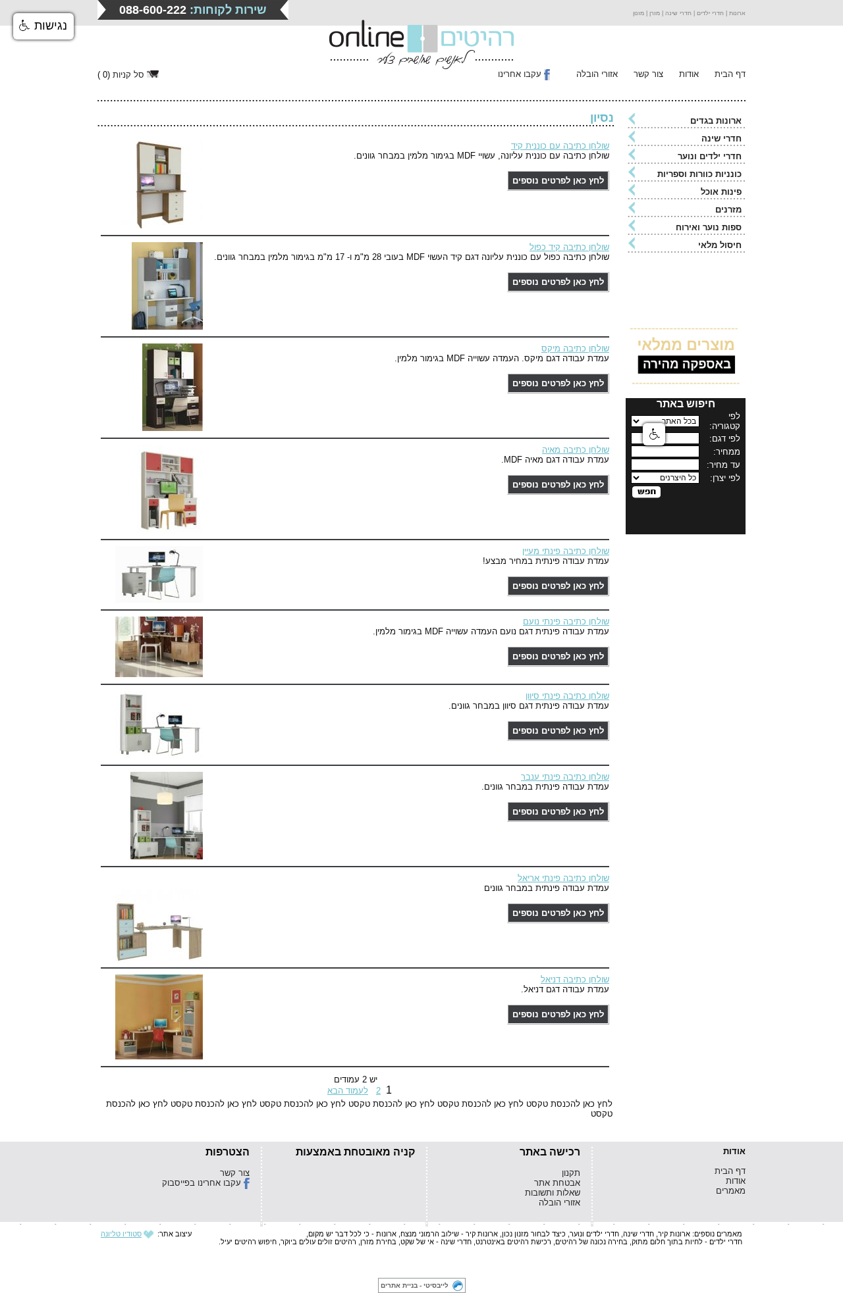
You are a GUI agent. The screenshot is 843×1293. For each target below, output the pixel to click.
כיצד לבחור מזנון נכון (534, 1234)
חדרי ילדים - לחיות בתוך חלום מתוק (687, 1242)
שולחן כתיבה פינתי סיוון (567, 696)
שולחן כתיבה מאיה (575, 450)
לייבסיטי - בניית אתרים (415, 1285)
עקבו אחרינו (519, 74)
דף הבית (730, 74)
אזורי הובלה (597, 74)
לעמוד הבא (347, 1091)
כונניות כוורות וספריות (699, 174)
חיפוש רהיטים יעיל (249, 1242)
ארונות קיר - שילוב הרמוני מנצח (449, 1234)
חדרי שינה (721, 138)
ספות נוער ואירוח (709, 227)
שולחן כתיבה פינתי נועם (566, 621)
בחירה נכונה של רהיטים (591, 1242)
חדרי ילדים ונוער (710, 156)
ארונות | (735, 13)
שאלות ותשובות (552, 1193)
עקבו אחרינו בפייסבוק (201, 1183)
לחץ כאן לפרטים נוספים (558, 181)
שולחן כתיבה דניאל (575, 979)
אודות (689, 74)
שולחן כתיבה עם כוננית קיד (560, 146)
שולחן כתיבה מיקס (575, 348)
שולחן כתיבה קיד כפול (569, 247)
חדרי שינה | (676, 13)
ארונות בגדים (716, 121)
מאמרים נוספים (718, 1234)
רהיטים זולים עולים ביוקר (318, 1242)
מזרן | (652, 13)
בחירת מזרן (378, 1242)
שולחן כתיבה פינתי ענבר (565, 777)
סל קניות (128, 75)
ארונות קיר (674, 1234)
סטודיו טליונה (121, 1234)
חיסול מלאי (720, 245)
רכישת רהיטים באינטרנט (513, 1242)
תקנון (571, 1173)
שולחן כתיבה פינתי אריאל (563, 878)
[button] (43, 26)
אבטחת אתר (557, 1183)
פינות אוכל (721, 192)
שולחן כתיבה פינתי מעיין (565, 551)
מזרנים (728, 210)
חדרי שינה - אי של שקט (436, 1242)
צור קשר (648, 74)
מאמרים (731, 1191)
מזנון (638, 13)
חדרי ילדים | (708, 13)
